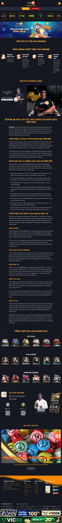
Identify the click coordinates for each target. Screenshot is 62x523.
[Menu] (2, 3)
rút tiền (57, 69)
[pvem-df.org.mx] (31, 3)
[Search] (59, 3)
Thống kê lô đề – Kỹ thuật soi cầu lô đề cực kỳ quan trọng (31, 464)
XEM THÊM (31, 468)
